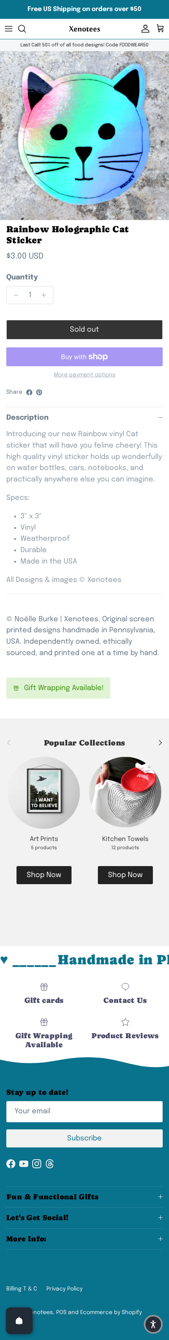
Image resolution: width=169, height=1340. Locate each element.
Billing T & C (21, 1289)
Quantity (22, 277)
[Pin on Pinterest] (39, 392)
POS (61, 1312)
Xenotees (40, 1312)
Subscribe (84, 1138)
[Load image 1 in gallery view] (84, 135)
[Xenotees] (84, 29)
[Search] (26, 28)
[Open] (19, 1320)
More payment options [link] (85, 375)
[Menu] (8, 28)
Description (27, 417)
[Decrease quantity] (14, 295)
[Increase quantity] (46, 295)
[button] (153, 1324)
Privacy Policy (64, 1289)
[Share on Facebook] (29, 392)
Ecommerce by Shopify (111, 1312)
